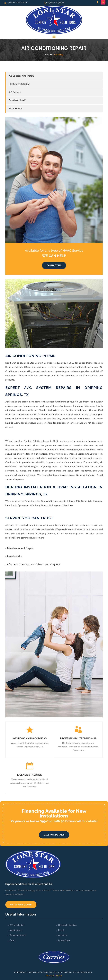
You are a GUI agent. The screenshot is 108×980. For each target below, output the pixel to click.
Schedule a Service (17, 2)
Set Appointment (18, 935)
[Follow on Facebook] (97, 2)
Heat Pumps (15, 108)
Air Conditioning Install (21, 75)
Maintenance (16, 930)
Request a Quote (55, 2)
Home (48, 54)
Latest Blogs (64, 940)
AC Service (15, 92)
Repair (61, 930)
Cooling (58, 54)
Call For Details (54, 834)
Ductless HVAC (17, 100)
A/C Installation (17, 925)
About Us (62, 935)
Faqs (12, 940)
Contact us (54, 265)
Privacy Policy (54, 976)
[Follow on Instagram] (103, 2)
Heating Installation (19, 84)
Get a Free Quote (21, 904)
